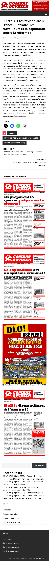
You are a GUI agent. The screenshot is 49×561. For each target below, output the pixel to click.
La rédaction (24, 38)
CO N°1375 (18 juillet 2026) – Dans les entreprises (23, 493)
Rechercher (7, 461)
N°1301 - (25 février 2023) (14, 143)
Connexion (7, 510)
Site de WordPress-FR (11, 522)
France (12, 133)
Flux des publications (11, 514)
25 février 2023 (10, 38)
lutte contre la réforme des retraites (21, 138)
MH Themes (40, 558)
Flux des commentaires (12, 518)
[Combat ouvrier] (24, 10)
